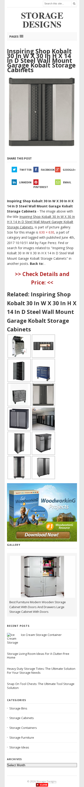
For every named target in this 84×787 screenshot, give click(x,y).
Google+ (69, 169)
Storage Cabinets (21, 718)
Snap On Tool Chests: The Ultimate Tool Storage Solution (40, 686)
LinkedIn (25, 182)
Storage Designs (46, 781)
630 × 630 (46, 232)
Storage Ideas (19, 747)
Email (67, 182)
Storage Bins (18, 708)
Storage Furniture (21, 737)
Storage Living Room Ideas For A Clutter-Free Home (38, 656)
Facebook (48, 169)
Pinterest (40, 187)
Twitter (25, 169)
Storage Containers (23, 728)
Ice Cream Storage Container (41, 635)
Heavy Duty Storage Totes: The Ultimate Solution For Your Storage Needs (41, 670)
